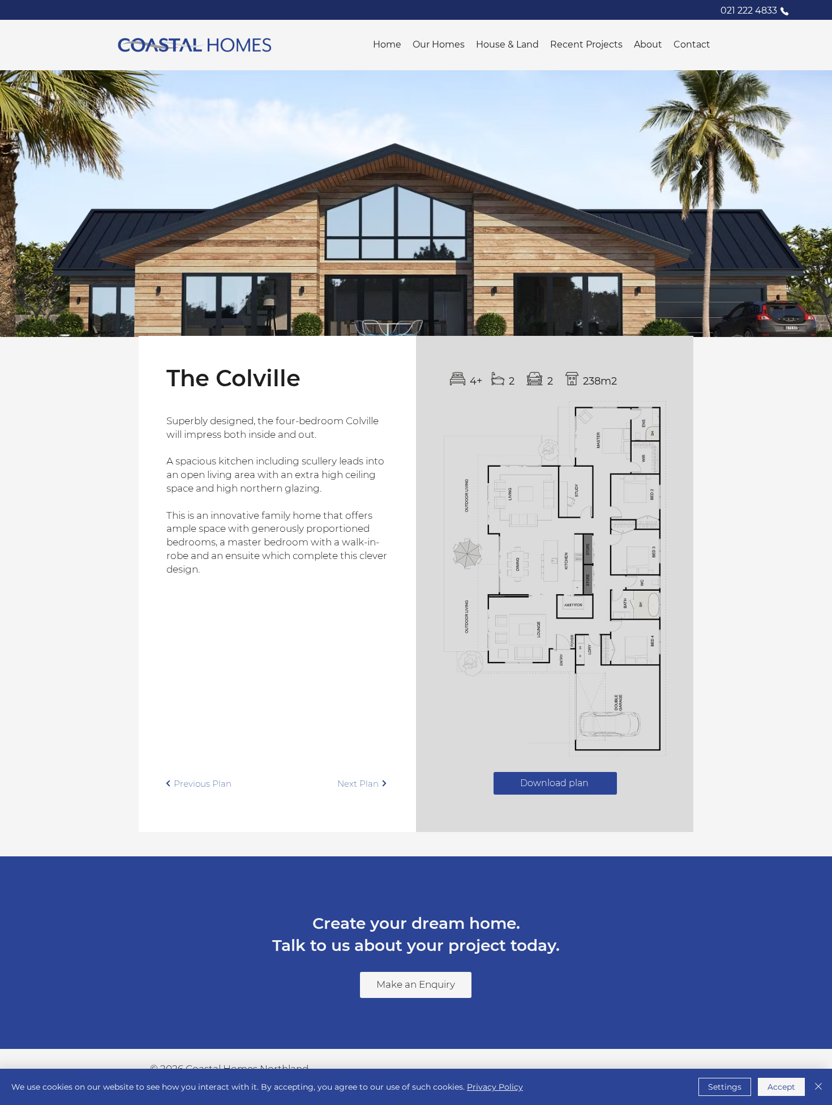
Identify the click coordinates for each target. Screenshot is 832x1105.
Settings (724, 1087)
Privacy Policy (495, 1087)
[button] (438, 44)
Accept (781, 1087)
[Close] (818, 1087)
